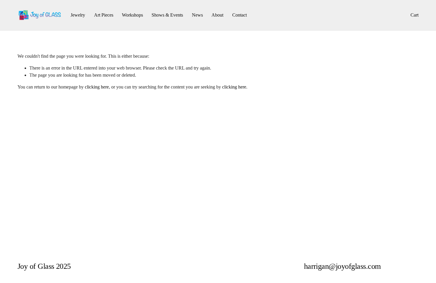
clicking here (97, 86)
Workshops (132, 14)
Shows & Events (167, 14)
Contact (239, 14)
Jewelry (78, 14)
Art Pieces (103, 14)
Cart (414, 14)
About (217, 14)
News (197, 14)
